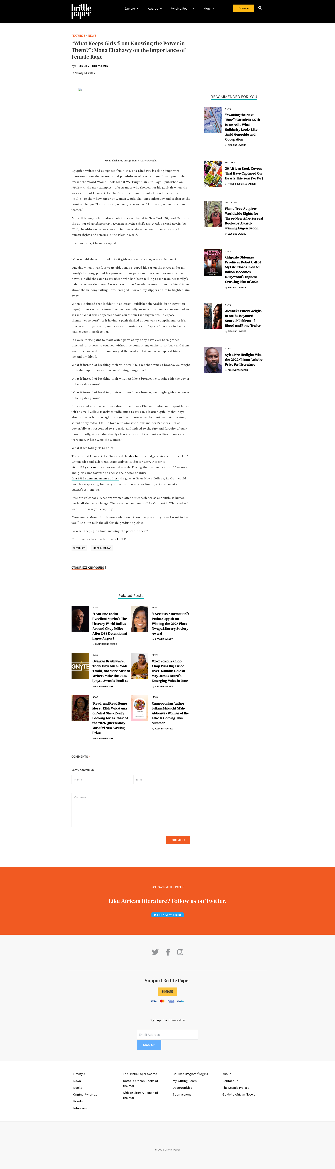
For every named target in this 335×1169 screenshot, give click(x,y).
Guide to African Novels (238, 1094)
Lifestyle (79, 1074)
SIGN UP (149, 1045)
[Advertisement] (233, 57)
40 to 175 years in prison (88, 467)
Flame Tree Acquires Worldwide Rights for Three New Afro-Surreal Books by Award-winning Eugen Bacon (244, 218)
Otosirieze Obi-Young (88, 567)
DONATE (167, 991)
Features (230, 162)
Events (78, 1101)
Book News (231, 202)
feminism (79, 547)
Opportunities (182, 1088)
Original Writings (85, 1094)
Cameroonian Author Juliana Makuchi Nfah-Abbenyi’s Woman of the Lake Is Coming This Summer (170, 713)
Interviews (80, 1108)
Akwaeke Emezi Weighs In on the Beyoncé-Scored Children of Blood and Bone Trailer (243, 318)
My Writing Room (185, 1081)
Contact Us (230, 1081)
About (226, 1074)
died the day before (130, 456)
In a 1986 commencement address (95, 478)
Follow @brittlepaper (169, 914)
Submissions (182, 1094)
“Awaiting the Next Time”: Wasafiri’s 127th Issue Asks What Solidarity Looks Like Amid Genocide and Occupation (242, 127)
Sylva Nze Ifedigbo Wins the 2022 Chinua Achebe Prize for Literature (244, 359)
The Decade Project (235, 1088)
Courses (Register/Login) (190, 1074)
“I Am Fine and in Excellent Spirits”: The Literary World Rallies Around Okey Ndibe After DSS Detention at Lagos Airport (109, 626)
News (228, 109)
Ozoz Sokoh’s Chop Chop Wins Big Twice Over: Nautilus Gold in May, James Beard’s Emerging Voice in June (170, 671)
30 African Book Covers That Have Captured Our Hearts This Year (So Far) (244, 173)
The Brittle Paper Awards (140, 1074)
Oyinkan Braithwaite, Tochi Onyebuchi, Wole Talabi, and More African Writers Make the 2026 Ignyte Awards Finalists (111, 671)
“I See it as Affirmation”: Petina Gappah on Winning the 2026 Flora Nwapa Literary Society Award (170, 623)
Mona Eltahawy (101, 547)
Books (77, 1088)
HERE (121, 539)
